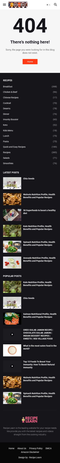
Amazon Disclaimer (30, 452)
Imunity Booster (30, 119)
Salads (30, 158)
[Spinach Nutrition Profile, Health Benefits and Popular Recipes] (12, 247)
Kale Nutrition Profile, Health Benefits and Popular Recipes (37, 227)
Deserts (30, 108)
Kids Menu (30, 130)
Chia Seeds (28, 178)
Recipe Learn (35, 457)
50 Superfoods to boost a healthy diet (39, 211)
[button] (4, 4)
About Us (21, 448)
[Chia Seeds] (12, 183)
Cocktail (30, 103)
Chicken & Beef (30, 92)
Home (30, 61)
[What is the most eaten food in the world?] (12, 350)
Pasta (30, 141)
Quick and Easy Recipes (30, 147)
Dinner (30, 114)
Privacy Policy (35, 448)
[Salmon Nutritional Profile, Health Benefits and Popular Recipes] (12, 319)
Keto (30, 125)
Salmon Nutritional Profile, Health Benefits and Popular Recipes (39, 315)
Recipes (30, 152)
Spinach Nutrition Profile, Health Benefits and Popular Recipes (39, 243)
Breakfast (30, 86)
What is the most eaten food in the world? (40, 347)
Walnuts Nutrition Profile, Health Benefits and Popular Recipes (39, 196)
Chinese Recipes (30, 97)
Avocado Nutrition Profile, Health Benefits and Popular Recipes (39, 259)
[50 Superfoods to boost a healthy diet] (12, 215)
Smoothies (30, 163)
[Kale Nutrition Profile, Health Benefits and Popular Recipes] (12, 231)
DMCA (49, 448)
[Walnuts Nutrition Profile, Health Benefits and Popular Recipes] (12, 199)
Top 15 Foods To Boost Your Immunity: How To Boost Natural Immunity (39, 364)
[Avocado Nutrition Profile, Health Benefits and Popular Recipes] (12, 263)
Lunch (30, 136)
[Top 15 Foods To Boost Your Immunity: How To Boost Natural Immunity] (12, 366)
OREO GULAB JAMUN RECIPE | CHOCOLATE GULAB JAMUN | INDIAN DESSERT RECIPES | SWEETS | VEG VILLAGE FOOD (38, 334)
